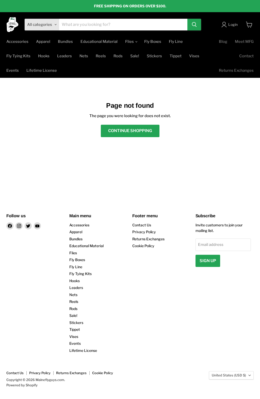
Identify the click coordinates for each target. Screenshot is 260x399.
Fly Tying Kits (18, 56)
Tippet (176, 56)
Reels (101, 56)
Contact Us (141, 225)
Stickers (154, 56)
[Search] (194, 24)
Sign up (208, 260)
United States (229, 375)
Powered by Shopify (22, 385)
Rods (118, 56)
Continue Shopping (130, 130)
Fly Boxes (152, 41)
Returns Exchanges (236, 70)
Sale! (134, 56)
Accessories (17, 41)
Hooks (44, 56)
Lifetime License (41, 70)
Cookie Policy (143, 246)
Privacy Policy (144, 232)
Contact (246, 56)
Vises (194, 56)
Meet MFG (244, 41)
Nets (83, 56)
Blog (223, 41)
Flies (130, 41)
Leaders (64, 56)
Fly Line (176, 41)
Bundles (65, 41)
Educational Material (99, 41)
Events (12, 70)
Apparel (43, 41)
